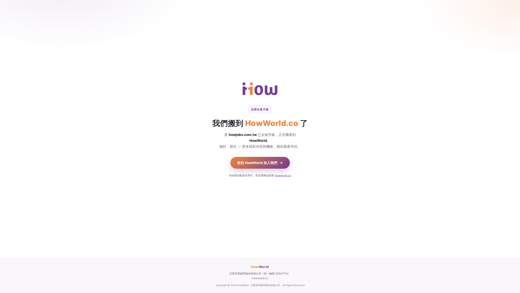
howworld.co (283, 175)
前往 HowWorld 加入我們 (257, 163)
